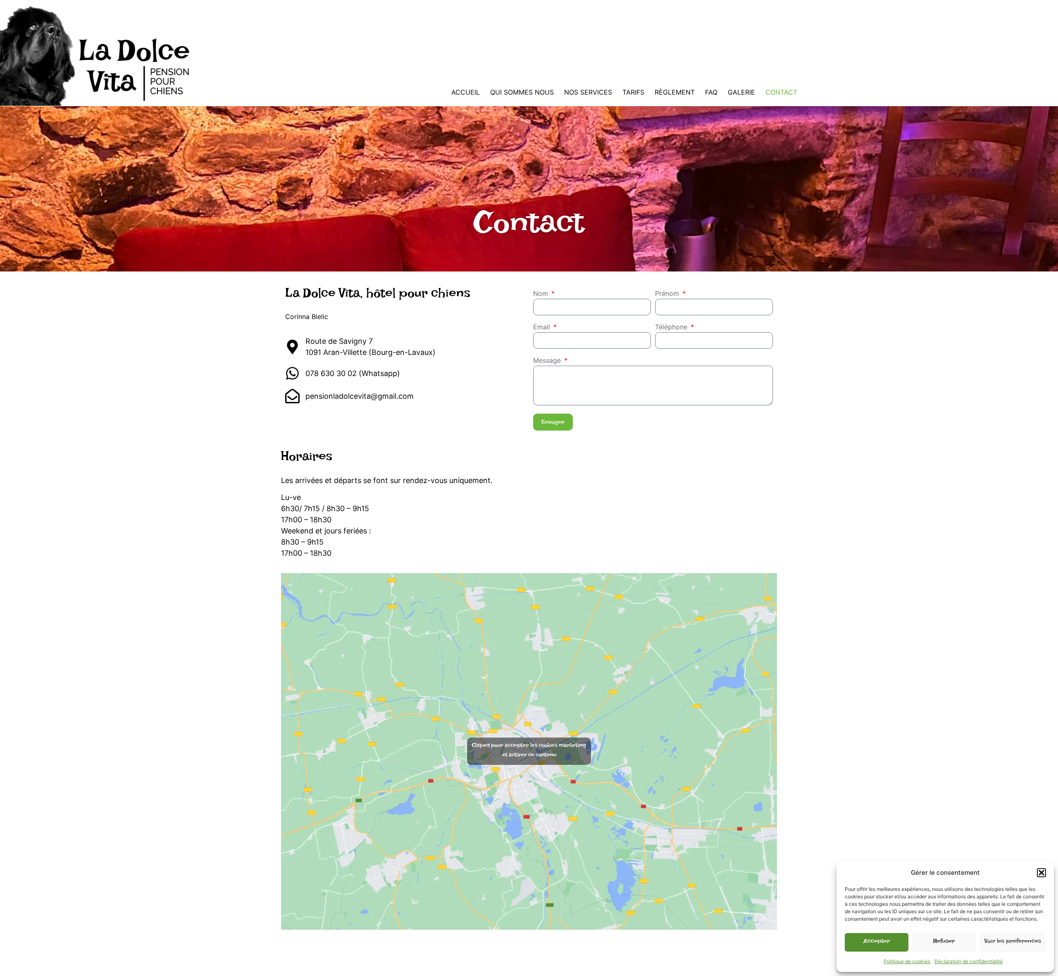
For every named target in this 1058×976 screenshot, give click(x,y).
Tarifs (633, 92)
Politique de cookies (907, 961)
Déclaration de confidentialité (968, 961)
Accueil (465, 92)
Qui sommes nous (522, 92)
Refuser (944, 942)
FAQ (711, 92)
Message (548, 360)
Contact (781, 92)
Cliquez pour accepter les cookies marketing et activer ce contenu (529, 751)
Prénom (668, 294)
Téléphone (672, 327)
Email (542, 327)
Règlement (675, 92)
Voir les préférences (1012, 942)
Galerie (741, 92)
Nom (541, 294)
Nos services (588, 92)
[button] (1041, 873)
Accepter (876, 942)
